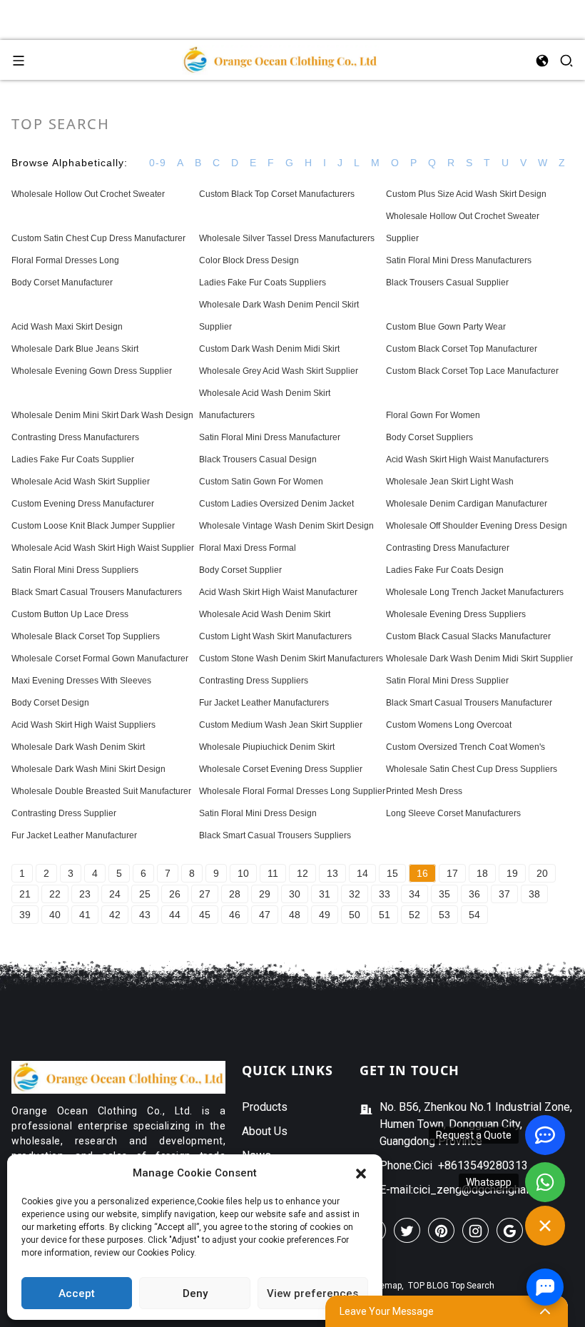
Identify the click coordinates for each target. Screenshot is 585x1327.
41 (85, 914)
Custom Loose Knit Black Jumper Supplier (93, 526)
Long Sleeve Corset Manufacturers (453, 813)
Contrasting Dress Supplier (63, 813)
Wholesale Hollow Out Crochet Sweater (88, 194)
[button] (361, 1173)
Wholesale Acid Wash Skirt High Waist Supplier (102, 548)
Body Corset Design (50, 703)
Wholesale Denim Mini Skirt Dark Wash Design (102, 415)
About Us (265, 1131)
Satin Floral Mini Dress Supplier (447, 681)
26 (174, 894)
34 (414, 894)
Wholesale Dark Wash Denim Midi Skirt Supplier (479, 659)
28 (234, 894)
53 (444, 914)
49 (324, 914)
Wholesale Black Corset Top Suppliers (85, 636)
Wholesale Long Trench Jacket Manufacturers (475, 592)
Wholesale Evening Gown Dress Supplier (91, 371)
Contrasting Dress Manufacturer (447, 548)
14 (362, 873)
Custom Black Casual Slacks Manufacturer (468, 636)
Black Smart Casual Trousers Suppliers (275, 835)
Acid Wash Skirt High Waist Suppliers (83, 725)
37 (504, 894)
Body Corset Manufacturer (62, 283)
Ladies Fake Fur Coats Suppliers (262, 283)
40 (55, 914)
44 (174, 914)
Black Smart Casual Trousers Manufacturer (469, 703)
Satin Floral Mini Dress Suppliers (74, 570)
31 (324, 894)
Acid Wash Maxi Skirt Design (67, 327)
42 (115, 914)
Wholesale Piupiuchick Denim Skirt (267, 747)
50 (354, 914)
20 (542, 873)
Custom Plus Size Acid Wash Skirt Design (466, 194)
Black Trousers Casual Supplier (447, 283)
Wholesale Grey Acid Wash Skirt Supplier (278, 371)
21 (25, 894)
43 (145, 914)
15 (392, 873)
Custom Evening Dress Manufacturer (82, 504)
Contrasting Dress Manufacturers (75, 437)
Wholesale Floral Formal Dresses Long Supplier (292, 791)
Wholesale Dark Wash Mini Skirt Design (88, 769)
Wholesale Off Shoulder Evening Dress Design (476, 526)
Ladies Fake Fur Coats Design (445, 570)
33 (384, 894)
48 (294, 914)
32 (354, 894)
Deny (195, 1293)
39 (25, 914)
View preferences (312, 1293)
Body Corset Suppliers (429, 437)
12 (302, 873)
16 (422, 873)
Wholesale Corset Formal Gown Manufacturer (99, 659)
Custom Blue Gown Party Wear (446, 327)
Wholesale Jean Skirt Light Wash (450, 482)
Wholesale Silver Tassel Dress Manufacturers (287, 238)
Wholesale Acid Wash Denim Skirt (264, 614)
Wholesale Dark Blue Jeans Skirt (74, 349)
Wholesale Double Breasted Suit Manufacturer (101, 791)
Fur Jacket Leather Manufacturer (74, 835)
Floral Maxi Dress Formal (247, 548)
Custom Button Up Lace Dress (69, 614)
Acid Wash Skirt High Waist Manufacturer (278, 592)
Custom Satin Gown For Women (261, 482)
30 (294, 894)
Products (265, 1107)
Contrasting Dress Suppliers (253, 681)
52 (414, 914)
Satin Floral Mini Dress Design (258, 813)
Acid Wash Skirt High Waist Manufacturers (467, 459)
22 (55, 894)
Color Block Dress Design (249, 260)
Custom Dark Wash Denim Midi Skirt (269, 349)
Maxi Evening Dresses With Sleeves (81, 681)
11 (273, 873)
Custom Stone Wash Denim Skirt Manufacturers (291, 659)
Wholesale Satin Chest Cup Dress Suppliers (471, 769)
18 (482, 873)
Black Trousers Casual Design (258, 459)
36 (474, 894)
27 (204, 894)
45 (204, 914)
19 (512, 873)
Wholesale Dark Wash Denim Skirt (78, 747)
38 (534, 894)
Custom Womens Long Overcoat (449, 725)
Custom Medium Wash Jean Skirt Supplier (280, 725)
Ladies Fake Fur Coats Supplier (72, 459)
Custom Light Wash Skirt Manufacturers (275, 636)
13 (332, 873)
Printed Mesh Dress (424, 791)
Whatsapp (489, 1182)
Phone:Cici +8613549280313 (454, 1165)
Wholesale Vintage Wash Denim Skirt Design (286, 526)
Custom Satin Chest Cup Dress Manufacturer (98, 238)
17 (452, 873)
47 (264, 914)
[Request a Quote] (545, 1135)
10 (243, 873)
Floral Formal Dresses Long (65, 260)
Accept (76, 1293)
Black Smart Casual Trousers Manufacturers (96, 592)
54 (474, 914)
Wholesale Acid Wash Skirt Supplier (80, 482)
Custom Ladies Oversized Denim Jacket (276, 504)
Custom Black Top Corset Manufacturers (277, 194)
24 (115, 894)
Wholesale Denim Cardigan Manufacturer (466, 504)
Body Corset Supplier (240, 570)
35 (444, 894)
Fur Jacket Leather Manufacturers (264, 703)
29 (264, 894)
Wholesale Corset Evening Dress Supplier (280, 769)
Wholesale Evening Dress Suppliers (456, 614)
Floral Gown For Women (433, 415)
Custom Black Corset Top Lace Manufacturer (472, 371)
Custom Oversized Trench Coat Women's (465, 747)
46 (234, 914)
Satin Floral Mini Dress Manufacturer (269, 437)
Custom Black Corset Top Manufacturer (461, 349)
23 (85, 894)
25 (145, 894)
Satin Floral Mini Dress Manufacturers (458, 260)
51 (384, 914)
